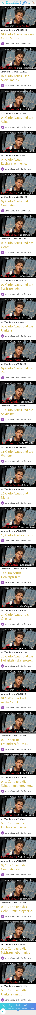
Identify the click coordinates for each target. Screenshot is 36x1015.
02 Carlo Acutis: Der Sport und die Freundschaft (15, 78)
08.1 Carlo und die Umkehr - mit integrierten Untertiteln (17, 992)
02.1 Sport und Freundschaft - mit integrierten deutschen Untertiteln (16, 742)
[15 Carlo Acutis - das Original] (18, 597)
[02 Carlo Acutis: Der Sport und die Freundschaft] (18, 58)
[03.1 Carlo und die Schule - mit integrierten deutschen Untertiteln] (18, 764)
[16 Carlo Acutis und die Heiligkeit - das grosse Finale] (18, 639)
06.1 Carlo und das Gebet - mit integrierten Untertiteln (17, 909)
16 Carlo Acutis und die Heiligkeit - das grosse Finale (17, 658)
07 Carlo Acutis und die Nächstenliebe (17, 287)
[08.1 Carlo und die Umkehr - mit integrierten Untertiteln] (18, 973)
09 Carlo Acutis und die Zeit (17, 370)
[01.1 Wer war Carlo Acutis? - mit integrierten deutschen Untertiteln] (18, 681)
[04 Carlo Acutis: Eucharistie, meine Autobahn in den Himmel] (18, 142)
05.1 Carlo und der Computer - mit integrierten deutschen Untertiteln (16, 867)
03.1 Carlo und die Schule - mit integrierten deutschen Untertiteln (18, 783)
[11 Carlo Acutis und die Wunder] (18, 434)
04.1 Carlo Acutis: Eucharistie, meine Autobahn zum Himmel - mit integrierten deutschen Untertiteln (17, 825)
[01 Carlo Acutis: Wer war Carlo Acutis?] (18, 17)
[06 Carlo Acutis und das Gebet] (18, 225)
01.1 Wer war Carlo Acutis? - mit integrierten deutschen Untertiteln (16, 700)
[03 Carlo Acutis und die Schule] (18, 100)
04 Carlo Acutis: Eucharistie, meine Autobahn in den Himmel (13, 161)
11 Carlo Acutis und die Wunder (17, 453)
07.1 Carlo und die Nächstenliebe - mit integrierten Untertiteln (17, 950)
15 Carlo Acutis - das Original (15, 616)
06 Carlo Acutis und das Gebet (17, 245)
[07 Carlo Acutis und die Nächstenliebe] (18, 267)
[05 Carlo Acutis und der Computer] (18, 184)
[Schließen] (3, 3)
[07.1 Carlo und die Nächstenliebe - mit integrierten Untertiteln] (18, 931)
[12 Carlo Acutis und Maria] (18, 476)
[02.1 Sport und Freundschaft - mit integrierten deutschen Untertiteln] (18, 722)
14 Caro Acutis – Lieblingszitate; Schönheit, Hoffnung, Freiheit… (15, 575)
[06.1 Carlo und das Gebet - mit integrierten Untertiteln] (18, 889)
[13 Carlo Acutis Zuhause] (18, 518)
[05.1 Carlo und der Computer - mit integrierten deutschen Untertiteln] (18, 848)
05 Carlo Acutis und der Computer (17, 203)
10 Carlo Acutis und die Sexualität (17, 412)
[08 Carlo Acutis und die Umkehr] (18, 309)
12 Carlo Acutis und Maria (14, 495)
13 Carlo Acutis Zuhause (17, 535)
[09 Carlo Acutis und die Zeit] (18, 351)
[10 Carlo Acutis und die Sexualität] (18, 392)
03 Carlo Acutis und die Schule (17, 119)
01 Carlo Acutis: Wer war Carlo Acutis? (18, 36)
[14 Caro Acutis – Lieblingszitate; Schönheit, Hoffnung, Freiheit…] (18, 555)
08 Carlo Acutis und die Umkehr (17, 328)
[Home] (33, 2)
